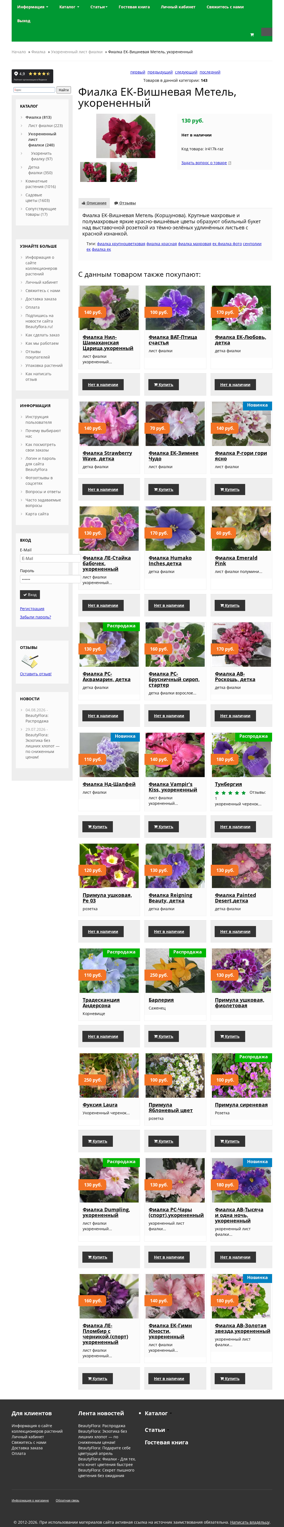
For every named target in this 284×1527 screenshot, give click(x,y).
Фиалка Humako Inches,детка (170, 560)
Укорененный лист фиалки (77, 51)
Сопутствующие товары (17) (41, 211)
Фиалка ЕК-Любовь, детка (240, 340)
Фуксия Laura (100, 1104)
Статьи (97, 6)
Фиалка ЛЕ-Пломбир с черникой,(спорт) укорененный (105, 1333)
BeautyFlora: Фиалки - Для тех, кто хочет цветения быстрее (107, 1461)
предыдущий (160, 72)
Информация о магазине (30, 1500)
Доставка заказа (41, 298)
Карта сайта (37, 513)
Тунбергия (228, 784)
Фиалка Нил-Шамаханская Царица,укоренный (108, 342)
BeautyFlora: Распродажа (37, 718)
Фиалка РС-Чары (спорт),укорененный (176, 1212)
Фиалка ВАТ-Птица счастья (173, 340)
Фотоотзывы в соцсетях (39, 480)
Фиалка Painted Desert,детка (235, 898)
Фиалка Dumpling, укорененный (106, 1212)
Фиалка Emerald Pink (236, 560)
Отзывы (127, 203)
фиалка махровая (194, 243)
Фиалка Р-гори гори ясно (241, 456)
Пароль (27, 570)
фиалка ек (101, 249)
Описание (95, 203)
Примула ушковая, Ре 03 (107, 898)
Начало (19, 51)
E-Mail (26, 549)
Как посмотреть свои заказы (41, 447)
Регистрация (32, 608)
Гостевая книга (166, 1442)
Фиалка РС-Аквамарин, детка (107, 676)
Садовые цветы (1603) (38, 197)
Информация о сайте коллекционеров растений (41, 266)
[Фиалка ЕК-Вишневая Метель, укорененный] (125, 135)
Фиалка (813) (39, 117)
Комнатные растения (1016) (41, 183)
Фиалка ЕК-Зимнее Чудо (174, 456)
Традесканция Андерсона (101, 1002)
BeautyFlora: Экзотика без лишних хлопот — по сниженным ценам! (43, 746)
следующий (186, 72)
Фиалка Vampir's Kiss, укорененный (173, 787)
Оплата (33, 307)
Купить (165, 384)
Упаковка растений (44, 365)
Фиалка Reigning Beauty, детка (170, 898)
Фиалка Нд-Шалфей (109, 784)
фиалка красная (161, 243)
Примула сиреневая (241, 1104)
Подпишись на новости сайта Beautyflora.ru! (40, 321)
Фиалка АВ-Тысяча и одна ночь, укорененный (239, 1215)
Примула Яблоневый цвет (171, 1107)
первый (137, 72)
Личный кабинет (42, 282)
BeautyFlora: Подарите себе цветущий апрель (104, 1450)
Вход (32, 594)
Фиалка (38, 51)
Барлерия (161, 999)
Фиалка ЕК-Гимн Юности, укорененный (170, 1331)
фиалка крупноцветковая (121, 243)
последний (210, 72)
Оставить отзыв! (36, 673)
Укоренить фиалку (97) (41, 156)
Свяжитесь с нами (43, 290)
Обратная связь (67, 1500)
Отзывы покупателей (38, 354)
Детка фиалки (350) (40, 169)
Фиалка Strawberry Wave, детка (107, 456)
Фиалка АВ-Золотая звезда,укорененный (242, 1328)
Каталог (68, 6)
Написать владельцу (250, 1522)
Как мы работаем (42, 343)
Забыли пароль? (35, 617)
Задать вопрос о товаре (204, 162)
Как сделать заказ (43, 335)
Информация (31, 6)
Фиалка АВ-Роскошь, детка (235, 676)
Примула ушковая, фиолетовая (239, 1002)
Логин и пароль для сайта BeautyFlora (41, 464)
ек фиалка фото (227, 243)
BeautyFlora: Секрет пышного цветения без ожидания (106, 1472)
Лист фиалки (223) (45, 125)
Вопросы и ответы (43, 491)
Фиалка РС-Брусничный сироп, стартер (174, 679)
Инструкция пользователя (39, 419)
